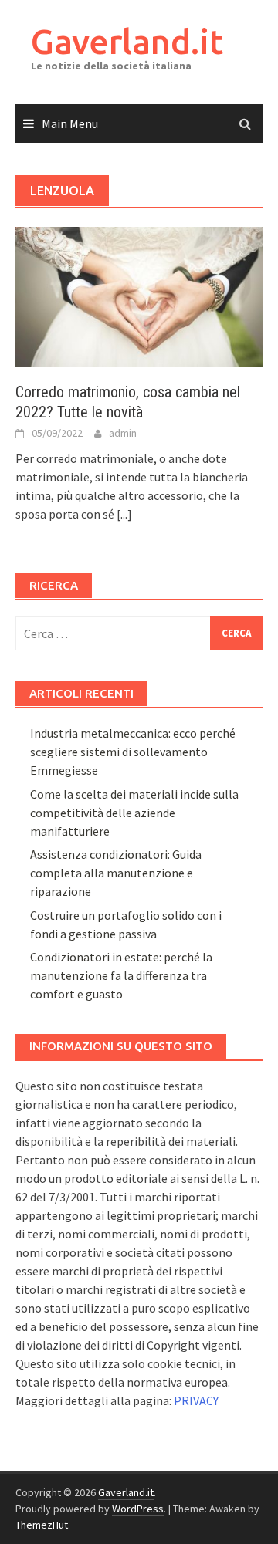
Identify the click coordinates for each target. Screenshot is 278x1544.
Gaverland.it (127, 41)
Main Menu (70, 123)
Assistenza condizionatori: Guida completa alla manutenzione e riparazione (116, 872)
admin (123, 433)
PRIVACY (196, 1400)
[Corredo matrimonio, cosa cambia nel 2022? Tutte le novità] (139, 295)
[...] (124, 514)
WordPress (138, 1508)
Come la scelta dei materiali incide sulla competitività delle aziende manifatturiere (134, 812)
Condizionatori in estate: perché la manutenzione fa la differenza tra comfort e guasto (121, 975)
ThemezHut (41, 1525)
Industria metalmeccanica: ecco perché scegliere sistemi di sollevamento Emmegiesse (133, 751)
